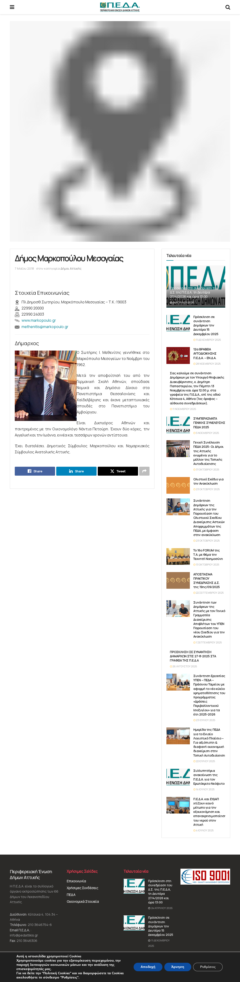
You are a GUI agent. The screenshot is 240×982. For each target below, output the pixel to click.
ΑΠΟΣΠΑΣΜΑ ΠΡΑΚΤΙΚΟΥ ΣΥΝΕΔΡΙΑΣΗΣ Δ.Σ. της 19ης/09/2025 (206, 580)
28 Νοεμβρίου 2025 (208, 363)
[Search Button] (227, 7)
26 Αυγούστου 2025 (184, 666)
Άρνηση (177, 967)
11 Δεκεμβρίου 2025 (208, 339)
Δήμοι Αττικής (71, 268)
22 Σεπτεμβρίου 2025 (209, 592)
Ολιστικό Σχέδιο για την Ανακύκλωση (208, 481)
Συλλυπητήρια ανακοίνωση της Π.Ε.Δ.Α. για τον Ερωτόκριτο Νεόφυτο (209, 777)
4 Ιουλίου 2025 (204, 830)
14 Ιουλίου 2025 (204, 789)
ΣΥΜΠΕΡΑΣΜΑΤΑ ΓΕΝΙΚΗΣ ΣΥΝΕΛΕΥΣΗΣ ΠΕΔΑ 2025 (209, 422)
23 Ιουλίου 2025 (205, 720)
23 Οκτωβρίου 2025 (207, 489)
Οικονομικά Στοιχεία (83, 901)
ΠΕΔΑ (71, 894)
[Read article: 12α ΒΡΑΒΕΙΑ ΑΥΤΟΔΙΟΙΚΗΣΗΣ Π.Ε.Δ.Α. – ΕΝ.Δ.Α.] (178, 355)
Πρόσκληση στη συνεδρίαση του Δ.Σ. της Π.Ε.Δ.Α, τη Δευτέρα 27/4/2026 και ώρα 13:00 (194, 292)
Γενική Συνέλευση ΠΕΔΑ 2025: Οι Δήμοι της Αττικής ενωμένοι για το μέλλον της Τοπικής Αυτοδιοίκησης (208, 453)
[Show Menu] (12, 7)
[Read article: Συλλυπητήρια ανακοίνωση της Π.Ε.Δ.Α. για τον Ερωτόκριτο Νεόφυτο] (178, 776)
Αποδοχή (148, 967)
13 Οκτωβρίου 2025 (207, 564)
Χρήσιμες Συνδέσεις (82, 888)
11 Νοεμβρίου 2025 (184, 409)
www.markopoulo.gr (39, 320)
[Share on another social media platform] (144, 471)
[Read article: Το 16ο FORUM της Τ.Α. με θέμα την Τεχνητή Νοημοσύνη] (178, 556)
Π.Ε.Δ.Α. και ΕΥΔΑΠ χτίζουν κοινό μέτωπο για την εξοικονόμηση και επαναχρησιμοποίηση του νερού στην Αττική (209, 812)
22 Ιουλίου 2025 (205, 761)
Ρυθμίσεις (208, 967)
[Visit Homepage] (120, 7)
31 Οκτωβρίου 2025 (207, 469)
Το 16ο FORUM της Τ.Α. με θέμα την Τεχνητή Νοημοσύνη (208, 554)
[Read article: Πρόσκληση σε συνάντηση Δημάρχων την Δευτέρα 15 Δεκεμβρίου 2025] (178, 323)
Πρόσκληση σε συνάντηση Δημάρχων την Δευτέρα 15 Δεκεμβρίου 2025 (205, 325)
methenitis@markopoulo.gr (45, 326)
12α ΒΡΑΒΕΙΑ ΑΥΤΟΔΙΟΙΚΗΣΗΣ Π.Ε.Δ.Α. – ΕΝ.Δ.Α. (205, 353)
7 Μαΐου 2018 (24, 268)
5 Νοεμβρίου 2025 (207, 433)
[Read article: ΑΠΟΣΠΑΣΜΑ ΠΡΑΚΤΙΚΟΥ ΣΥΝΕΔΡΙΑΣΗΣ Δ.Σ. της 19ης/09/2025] (178, 580)
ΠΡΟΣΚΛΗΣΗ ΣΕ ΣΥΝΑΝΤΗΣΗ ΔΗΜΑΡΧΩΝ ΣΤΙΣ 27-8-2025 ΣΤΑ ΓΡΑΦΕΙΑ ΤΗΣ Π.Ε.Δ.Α (193, 656)
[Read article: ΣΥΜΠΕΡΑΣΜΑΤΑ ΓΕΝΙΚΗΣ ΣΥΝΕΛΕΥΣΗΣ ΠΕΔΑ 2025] (178, 424)
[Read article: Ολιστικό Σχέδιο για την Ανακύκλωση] (178, 485)
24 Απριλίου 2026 (183, 302)
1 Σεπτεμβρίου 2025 (208, 642)
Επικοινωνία (76, 881)
